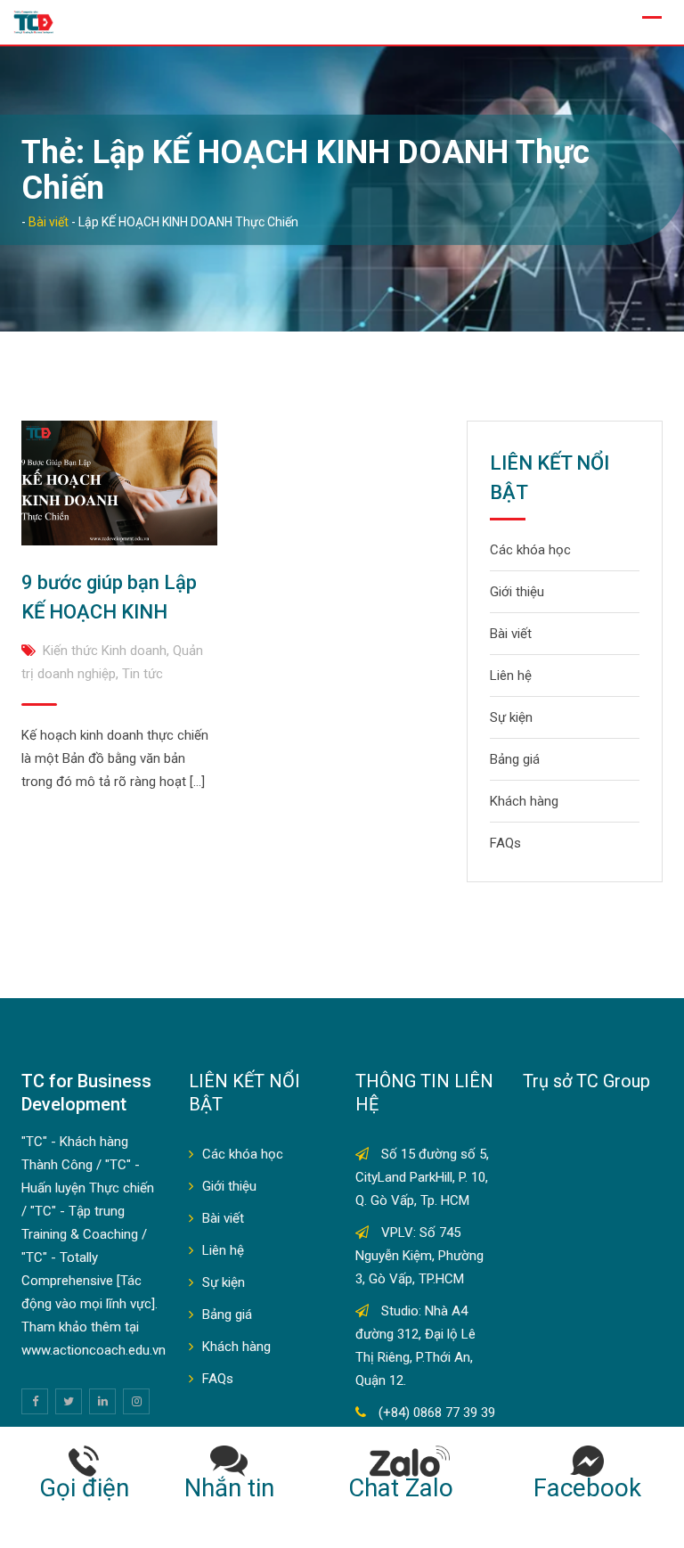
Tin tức (142, 674)
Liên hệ (511, 676)
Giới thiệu (517, 592)
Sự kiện (511, 717)
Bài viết (511, 634)
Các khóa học (530, 550)
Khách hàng (524, 801)
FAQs (505, 843)
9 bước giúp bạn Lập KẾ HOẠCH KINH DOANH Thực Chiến (109, 611)
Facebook (587, 1488)
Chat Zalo (410, 1488)
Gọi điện (84, 1488)
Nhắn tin (229, 1488)
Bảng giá (515, 759)
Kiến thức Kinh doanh (105, 651)
